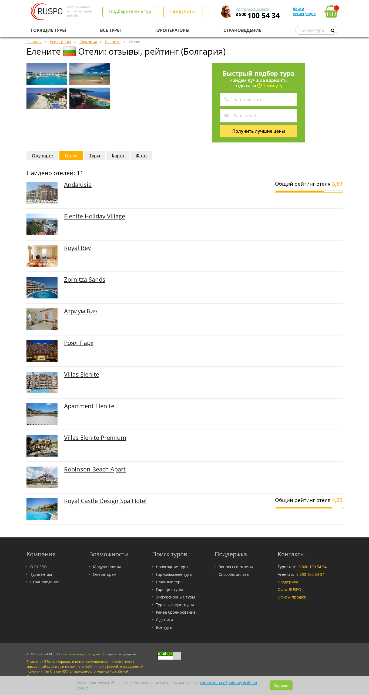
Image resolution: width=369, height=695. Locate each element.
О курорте (42, 156)
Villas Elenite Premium (95, 437)
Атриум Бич (81, 311)
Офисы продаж (292, 597)
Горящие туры (169, 589)
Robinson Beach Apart (95, 469)
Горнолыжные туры (174, 574)
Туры (94, 156)
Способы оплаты (234, 574)
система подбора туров (81, 654)
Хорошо (281, 685)
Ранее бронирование (176, 612)
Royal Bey (77, 248)
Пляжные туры (169, 581)
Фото (141, 156)
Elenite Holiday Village (94, 216)
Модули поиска (107, 566)
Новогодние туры (172, 566)
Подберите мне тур (130, 11)
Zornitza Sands (84, 279)
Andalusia (78, 184)
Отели (71, 156)
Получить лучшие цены (258, 131)
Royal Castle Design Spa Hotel (105, 501)
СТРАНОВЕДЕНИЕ (242, 30)
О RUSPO (38, 566)
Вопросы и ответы (236, 566)
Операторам (104, 574)
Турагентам (41, 574)
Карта (118, 156)
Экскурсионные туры (175, 597)
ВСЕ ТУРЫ (110, 30)
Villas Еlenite (81, 374)
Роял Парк (78, 342)
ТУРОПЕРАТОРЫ (172, 30)
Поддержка (288, 581)
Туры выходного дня (175, 604)
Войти (298, 8)
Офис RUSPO (289, 589)
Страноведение (44, 581)
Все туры (164, 627)
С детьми (164, 619)
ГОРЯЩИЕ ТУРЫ (48, 30)
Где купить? (183, 11)
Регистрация (304, 13)
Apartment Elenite (89, 406)
